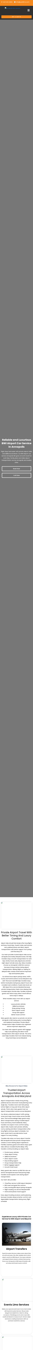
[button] (28, 10)
